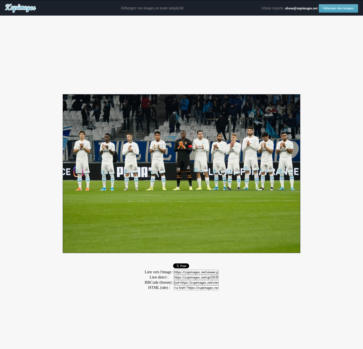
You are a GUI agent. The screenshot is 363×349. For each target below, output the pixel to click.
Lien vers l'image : (159, 272)
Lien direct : (159, 277)
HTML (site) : (159, 287)
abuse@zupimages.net (301, 8)
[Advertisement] (181, 55)
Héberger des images (338, 8)
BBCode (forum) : (159, 282)
